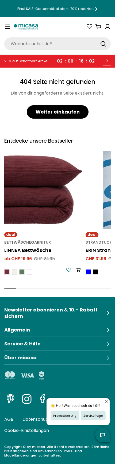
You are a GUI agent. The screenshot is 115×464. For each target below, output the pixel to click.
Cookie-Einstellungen (26, 430)
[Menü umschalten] (7, 26)
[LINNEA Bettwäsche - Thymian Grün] (22, 272)
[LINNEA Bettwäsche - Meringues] (14, 272)
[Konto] (107, 27)
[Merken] (69, 269)
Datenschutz (35, 419)
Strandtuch (99, 242)
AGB (8, 419)
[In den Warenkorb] (78, 269)
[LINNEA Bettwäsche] (43, 190)
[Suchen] (103, 43)
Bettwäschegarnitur (27, 242)
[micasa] (26, 26)
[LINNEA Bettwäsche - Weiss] (29, 272)
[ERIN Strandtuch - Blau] (88, 272)
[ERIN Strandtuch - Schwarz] (95, 272)
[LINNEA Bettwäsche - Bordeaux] (7, 272)
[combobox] (57, 43)
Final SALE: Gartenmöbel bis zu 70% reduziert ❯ (57, 8)
